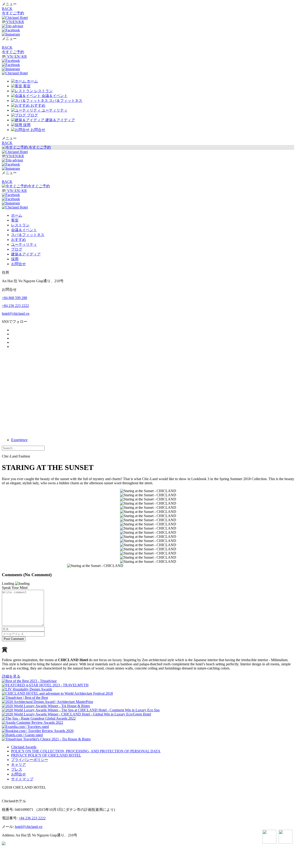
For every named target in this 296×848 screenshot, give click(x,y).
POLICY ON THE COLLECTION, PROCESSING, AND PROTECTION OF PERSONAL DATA (85, 751)
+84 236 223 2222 (15, 306)
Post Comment (14, 639)
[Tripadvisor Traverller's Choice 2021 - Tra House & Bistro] (46, 739)
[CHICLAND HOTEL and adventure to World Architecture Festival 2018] (57, 693)
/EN (15, 22)
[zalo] (286, 837)
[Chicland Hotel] (15, 18)
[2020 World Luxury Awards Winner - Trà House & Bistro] (46, 706)
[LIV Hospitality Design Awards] (27, 689)
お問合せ (18, 774)
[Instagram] (11, 34)
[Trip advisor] (12, 26)
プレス (16, 769)
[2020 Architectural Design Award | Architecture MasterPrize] (47, 702)
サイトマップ (22, 779)
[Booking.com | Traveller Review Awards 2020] (38, 731)
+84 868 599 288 (14, 298)
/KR (21, 22)
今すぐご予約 (13, 13)
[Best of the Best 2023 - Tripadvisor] (29, 681)
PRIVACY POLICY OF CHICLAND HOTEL (46, 755)
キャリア (18, 764)
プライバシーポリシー (29, 760)
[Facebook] (11, 30)
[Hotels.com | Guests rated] (22, 735)
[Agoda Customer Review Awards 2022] (32, 722)
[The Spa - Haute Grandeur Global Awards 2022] (39, 718)
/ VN (9, 56)
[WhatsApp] (269, 837)
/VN (8, 22)
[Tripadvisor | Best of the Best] (25, 698)
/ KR (23, 56)
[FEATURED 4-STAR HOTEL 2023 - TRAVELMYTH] (45, 685)
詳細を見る (11, 676)
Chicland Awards (23, 747)
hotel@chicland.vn (15, 313)
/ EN (16, 56)
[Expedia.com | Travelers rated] (25, 727)
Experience (19, 440)
